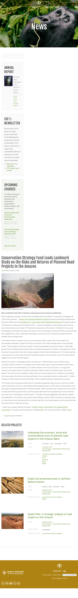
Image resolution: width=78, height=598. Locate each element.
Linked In (18, 584)
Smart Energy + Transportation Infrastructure (56, 449)
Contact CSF (57, 571)
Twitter (7, 584)
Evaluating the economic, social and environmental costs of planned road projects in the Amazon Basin (48, 435)
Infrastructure (46, 451)
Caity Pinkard (5, 270)
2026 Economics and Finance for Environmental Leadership (11, 216)
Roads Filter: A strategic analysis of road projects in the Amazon (50, 515)
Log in (6, 416)
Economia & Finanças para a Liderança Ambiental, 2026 (11, 231)
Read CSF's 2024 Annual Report (15, 101)
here (42, 410)
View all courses (10, 246)
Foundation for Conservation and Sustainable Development (41, 322)
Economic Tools (47, 447)
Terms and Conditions (70, 575)
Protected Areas (47, 490)
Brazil (44, 462)
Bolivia (44, 463)
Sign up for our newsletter (12, 165)
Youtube (11, 584)
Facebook (3, 584)
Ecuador (44, 456)
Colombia (45, 460)
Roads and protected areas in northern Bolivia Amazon (49, 480)
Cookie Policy (57, 575)
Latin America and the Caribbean (52, 454)
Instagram (14, 584)
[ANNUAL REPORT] (8, 81)
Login (64, 571)
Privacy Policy (47, 575)
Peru (43, 458)
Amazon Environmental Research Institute (34, 319)
